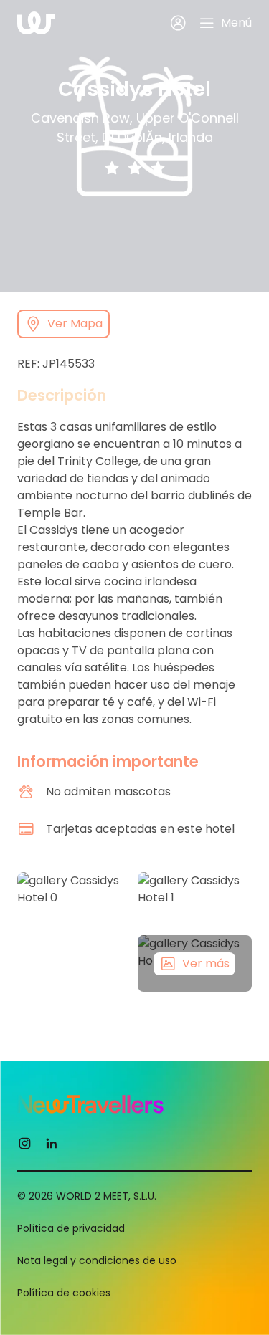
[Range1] (112, 167)
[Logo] (36, 22)
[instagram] (24, 1142)
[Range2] (134, 167)
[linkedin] (51, 1142)
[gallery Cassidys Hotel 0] (74, 932)
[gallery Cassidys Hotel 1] (195, 900)
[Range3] (157, 167)
